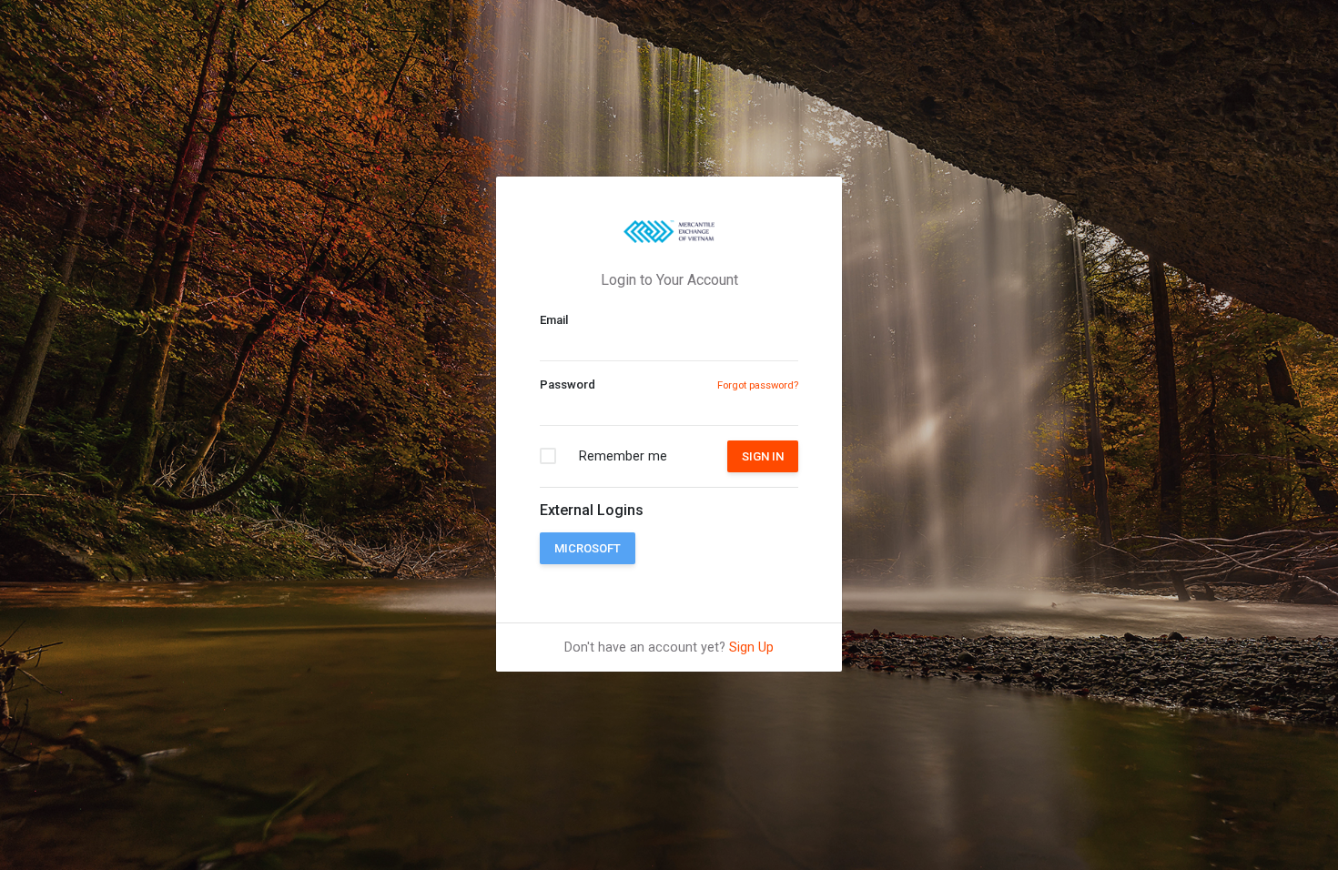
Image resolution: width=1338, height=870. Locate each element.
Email (554, 320)
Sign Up (751, 647)
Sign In (763, 456)
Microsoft (587, 548)
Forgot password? (757, 385)
